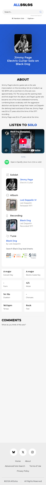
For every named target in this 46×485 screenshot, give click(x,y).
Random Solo (19, 18)
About (28, 461)
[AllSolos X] (23, 452)
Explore (30, 18)
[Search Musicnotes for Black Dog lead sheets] (33, 255)
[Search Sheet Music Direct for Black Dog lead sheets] (17, 255)
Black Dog (25, 220)
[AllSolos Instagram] (32, 452)
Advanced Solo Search (15, 466)
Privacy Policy (23, 471)
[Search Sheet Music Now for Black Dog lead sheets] (25, 255)
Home (18, 461)
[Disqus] (23, 356)
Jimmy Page (26, 179)
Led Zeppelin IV (28, 200)
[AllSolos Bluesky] (13, 452)
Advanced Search (36, 15)
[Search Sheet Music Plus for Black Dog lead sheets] (9, 255)
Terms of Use (35, 466)
